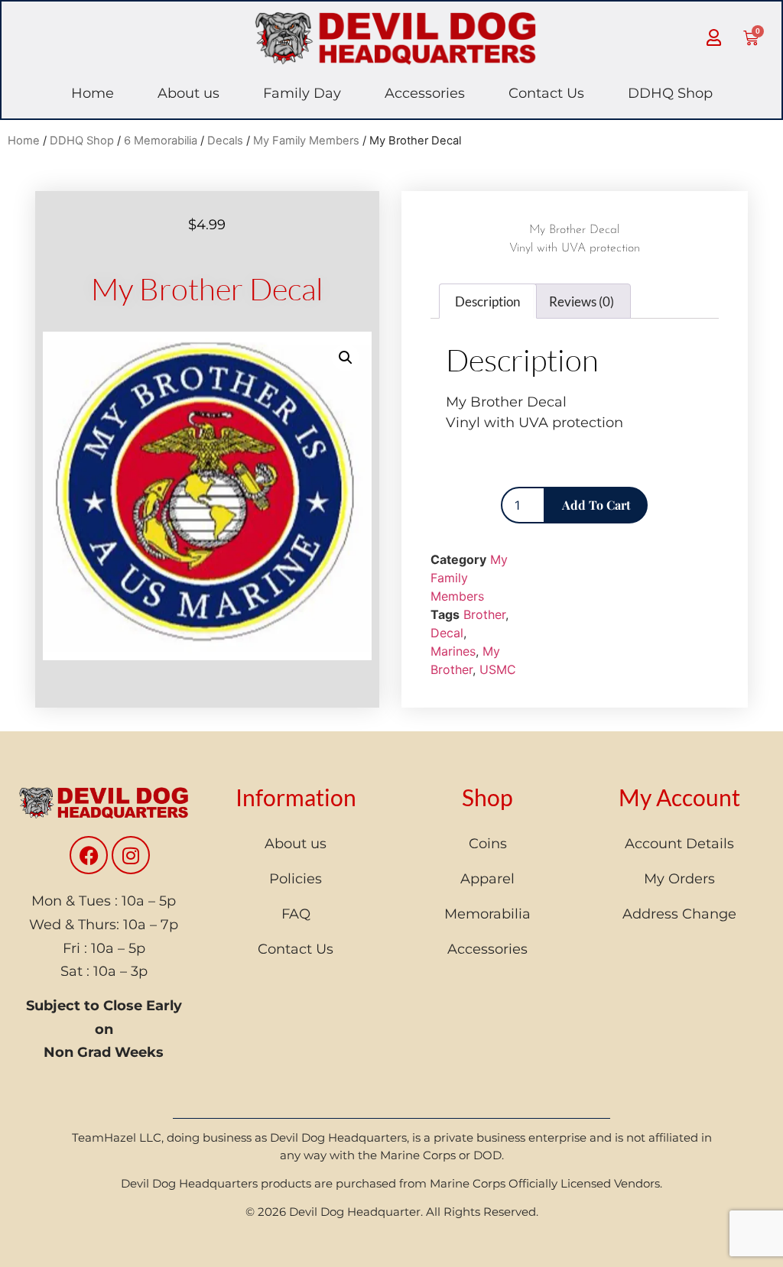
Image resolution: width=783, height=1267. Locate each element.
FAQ (295, 914)
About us (188, 93)
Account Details (679, 843)
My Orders (679, 878)
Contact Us (546, 93)
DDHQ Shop (670, 93)
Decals (225, 140)
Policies (295, 878)
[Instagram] (131, 855)
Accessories (425, 93)
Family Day (302, 93)
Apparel (487, 878)
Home (92, 93)
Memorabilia (487, 914)
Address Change (679, 914)
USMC (497, 669)
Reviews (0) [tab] (581, 301)
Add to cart (596, 505)
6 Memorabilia (160, 140)
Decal (446, 632)
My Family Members (306, 140)
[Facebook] (89, 855)
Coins (488, 843)
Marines (453, 651)
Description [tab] (487, 301)
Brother (484, 614)
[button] (345, 357)
